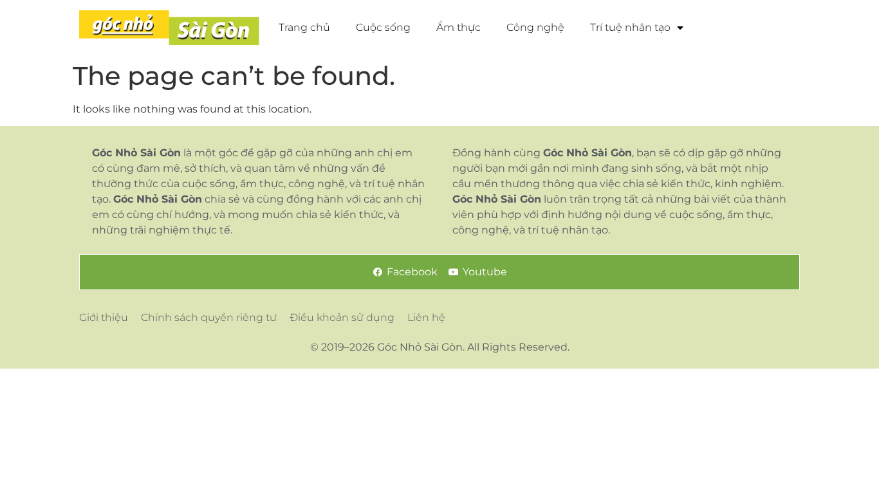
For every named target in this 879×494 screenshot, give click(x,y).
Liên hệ (426, 317)
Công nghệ (535, 27)
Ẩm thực (458, 27)
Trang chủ (304, 27)
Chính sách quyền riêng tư (209, 317)
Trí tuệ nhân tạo (630, 27)
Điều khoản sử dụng (342, 317)
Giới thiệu (103, 317)
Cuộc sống (383, 27)
